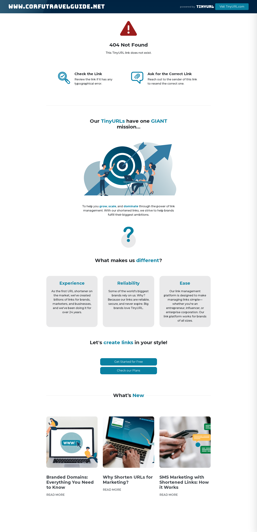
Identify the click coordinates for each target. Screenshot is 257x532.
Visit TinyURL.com (232, 6)
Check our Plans (128, 370)
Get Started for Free (128, 361)
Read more (55, 494)
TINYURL (205, 6)
